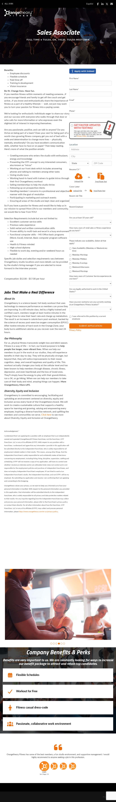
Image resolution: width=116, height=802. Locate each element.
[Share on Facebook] (97, 4)
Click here (46, 415)
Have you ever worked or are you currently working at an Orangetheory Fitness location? (90, 303)
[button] (51, 643)
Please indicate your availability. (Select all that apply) (87, 242)
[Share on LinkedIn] (102, 4)
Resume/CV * (74, 170)
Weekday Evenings (79, 263)
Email (72, 100)
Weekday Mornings (80, 255)
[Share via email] (111, 4)
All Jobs (9, 4)
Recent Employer (76, 207)
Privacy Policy (82, 136)
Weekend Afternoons (80, 267)
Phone (72, 111)
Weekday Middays (79, 259)
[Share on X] (107, 4)
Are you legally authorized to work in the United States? (88, 290)
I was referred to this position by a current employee (89, 317)
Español (89, 4)
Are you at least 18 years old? (81, 218)
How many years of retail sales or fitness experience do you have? (90, 229)
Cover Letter (74, 187)
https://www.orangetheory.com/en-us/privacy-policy (38, 511)
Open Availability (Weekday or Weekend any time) (89, 249)
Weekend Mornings (80, 271)
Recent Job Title (75, 196)
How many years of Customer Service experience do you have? (90, 277)
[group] (58, 604)
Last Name (74, 89)
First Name (74, 79)
